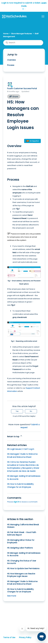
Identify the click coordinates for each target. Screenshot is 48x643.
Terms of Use (9, 637)
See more (11, 595)
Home (5, 33)
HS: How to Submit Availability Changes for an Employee (20, 590)
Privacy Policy (25, 637)
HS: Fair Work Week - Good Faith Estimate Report (21, 533)
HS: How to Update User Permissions (23, 568)
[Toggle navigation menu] (43, 16)
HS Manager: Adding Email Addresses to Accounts (23, 554)
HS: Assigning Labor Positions (20, 547)
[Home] (14, 16)
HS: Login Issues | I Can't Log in (20, 449)
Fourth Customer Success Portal (22, 88)
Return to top (13, 436)
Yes (17, 411)
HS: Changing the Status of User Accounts (21, 562)
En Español (34, 141)
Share (15, 96)
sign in (16, 501)
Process (10, 65)
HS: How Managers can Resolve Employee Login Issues (21, 574)
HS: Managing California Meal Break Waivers (23, 525)
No (31, 411)
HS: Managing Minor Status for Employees (20, 541)
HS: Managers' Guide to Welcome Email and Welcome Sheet (22, 582)
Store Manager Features (21, 33)
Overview (11, 60)
